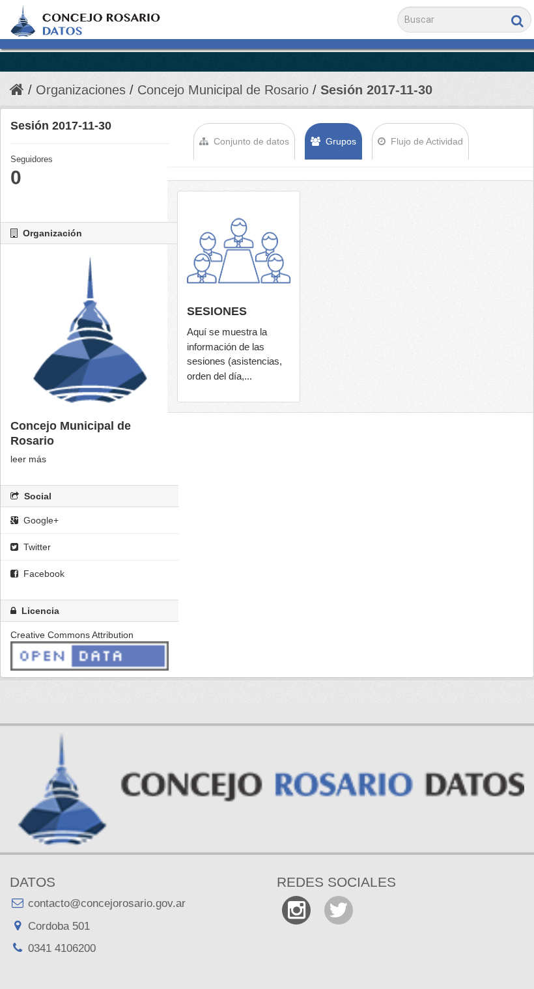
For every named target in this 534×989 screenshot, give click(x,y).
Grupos (339, 141)
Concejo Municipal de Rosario (223, 90)
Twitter (36, 547)
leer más (28, 459)
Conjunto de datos (250, 141)
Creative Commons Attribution (72, 635)
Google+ (40, 520)
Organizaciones (81, 90)
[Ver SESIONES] (238, 296)
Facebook (42, 573)
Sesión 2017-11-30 (376, 90)
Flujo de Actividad (425, 141)
